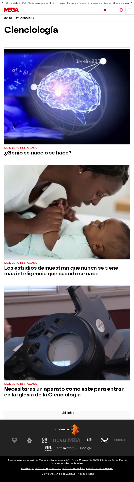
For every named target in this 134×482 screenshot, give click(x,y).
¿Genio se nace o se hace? (37, 153)
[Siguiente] (131, 3)
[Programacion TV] (113, 10)
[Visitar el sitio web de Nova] (59, 440)
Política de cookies (73, 468)
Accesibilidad (86, 474)
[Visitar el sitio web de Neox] (44, 440)
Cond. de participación (99, 468)
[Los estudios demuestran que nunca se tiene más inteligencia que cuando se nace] (67, 212)
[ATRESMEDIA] (67, 429)
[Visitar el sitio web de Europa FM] (119, 440)
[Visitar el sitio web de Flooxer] (86, 448)
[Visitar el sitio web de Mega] (74, 440)
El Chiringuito (57, 3)
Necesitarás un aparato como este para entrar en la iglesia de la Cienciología (64, 392)
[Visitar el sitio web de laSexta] (29, 440)
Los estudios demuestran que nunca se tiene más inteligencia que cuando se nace (61, 271)
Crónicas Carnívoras (99, 3)
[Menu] (130, 10)
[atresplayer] (121, 10)
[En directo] (105, 10)
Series (8, 17)
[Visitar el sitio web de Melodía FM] (48, 448)
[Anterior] (2, 3)
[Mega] (18, 10)
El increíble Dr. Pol (16, 3)
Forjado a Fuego (76, 3)
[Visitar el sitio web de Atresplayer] (67, 448)
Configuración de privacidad (58, 474)
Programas (25, 17)
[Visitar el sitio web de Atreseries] (89, 440)
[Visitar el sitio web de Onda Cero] (104, 440)
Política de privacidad (48, 468)
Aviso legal (27, 468)
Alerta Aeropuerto (38, 3)
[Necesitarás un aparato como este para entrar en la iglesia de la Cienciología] (67, 333)
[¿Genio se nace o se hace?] (67, 97)
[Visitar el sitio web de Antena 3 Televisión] (14, 440)
